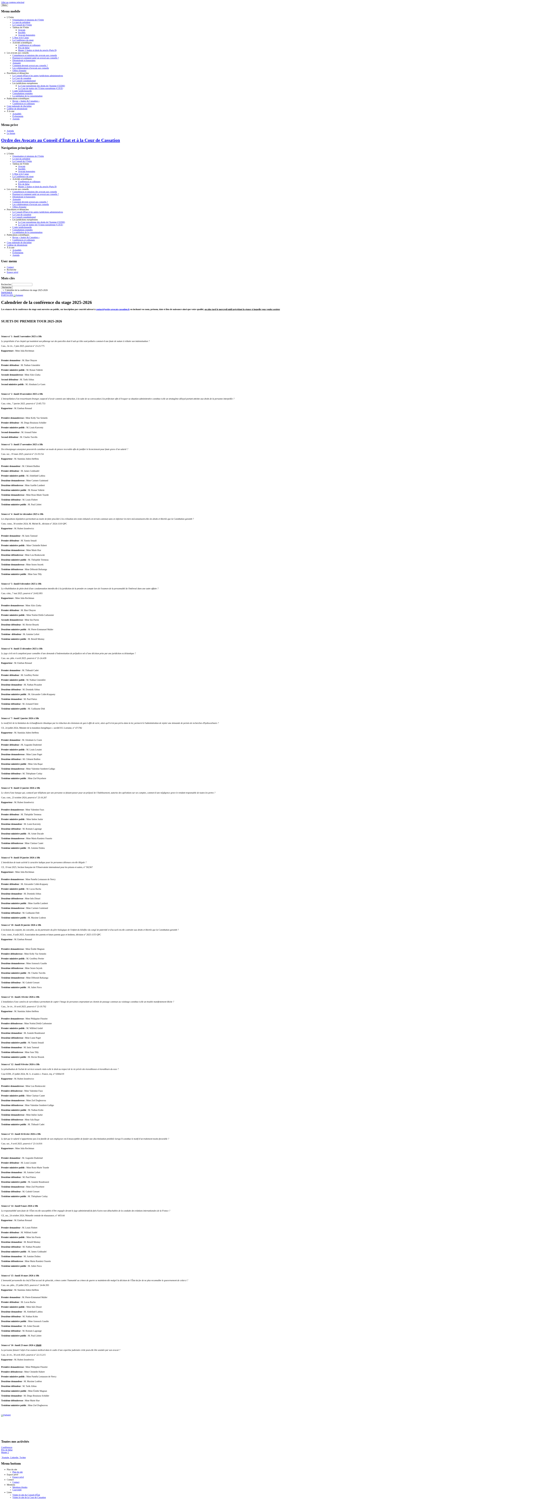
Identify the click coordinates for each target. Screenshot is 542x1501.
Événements (17, 116)
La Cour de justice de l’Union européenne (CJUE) (40, 88)
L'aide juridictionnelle (22, 91)
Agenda (15, 119)
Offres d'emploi (19, 70)
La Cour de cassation (21, 78)
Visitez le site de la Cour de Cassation (29, 1497)
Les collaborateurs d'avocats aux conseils (30, 68)
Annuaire (16, 63)
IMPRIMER (6, 292)
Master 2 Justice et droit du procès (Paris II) (37, 50)
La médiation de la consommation (27, 96)
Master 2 (5, 1452)
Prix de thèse (23, 48)
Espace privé (18, 1477)
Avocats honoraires (26, 35)
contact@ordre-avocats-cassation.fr (113, 309)
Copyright (16, 1490)
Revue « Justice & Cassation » (26, 101)
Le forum (11, 133)
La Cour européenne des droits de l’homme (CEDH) (41, 86)
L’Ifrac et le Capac (20, 37)
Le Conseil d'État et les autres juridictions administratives (37, 75)
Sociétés (21, 32)
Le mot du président (21, 22)
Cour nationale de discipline (19, 106)
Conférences (6, 1447)
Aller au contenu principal (12, 2)
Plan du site (17, 1472)
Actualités (16, 114)
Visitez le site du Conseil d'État (26, 1495)
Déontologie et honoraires (23, 60)
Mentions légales (19, 1487)
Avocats (21, 30)
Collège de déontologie (17, 108)
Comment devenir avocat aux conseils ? (30, 65)
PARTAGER (7, 295)
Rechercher (6, 284)
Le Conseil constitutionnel (24, 81)
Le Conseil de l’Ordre (22, 25)
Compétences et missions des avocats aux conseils (34, 55)
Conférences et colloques (29, 45)
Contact (15, 1482)
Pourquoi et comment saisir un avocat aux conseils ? (35, 58)
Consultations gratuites (22, 93)
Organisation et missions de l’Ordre (28, 20)
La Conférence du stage (23, 40)
